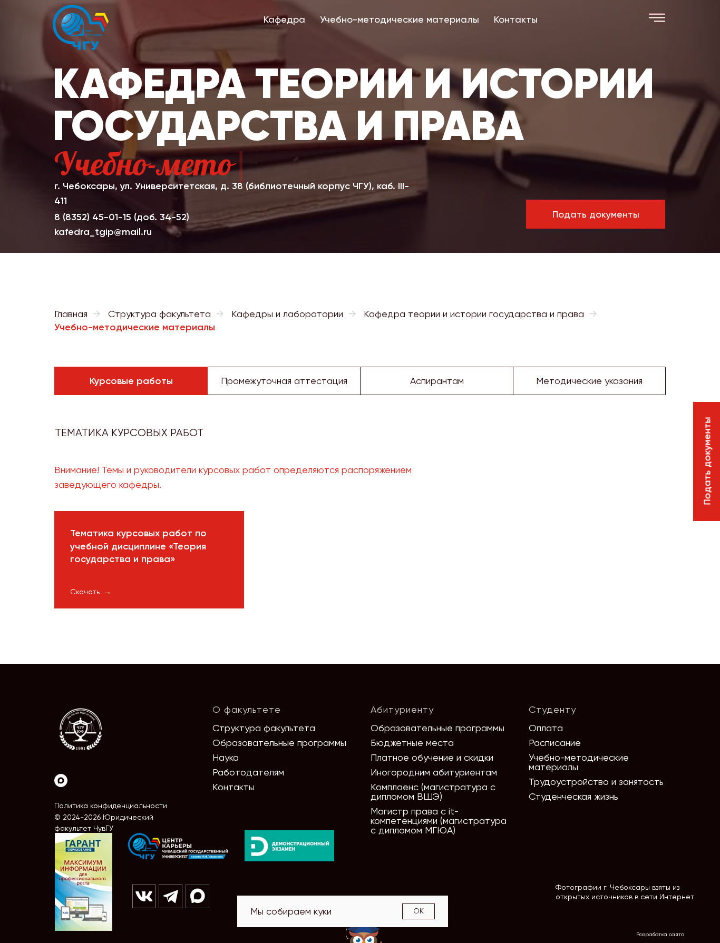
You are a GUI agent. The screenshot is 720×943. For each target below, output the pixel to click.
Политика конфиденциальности (110, 805)
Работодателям (248, 772)
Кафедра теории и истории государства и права (474, 313)
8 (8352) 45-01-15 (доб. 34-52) (121, 217)
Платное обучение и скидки (432, 757)
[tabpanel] (360, 426)
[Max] (60, 780)
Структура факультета (159, 313)
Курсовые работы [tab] (131, 381)
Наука (225, 757)
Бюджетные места (412, 742)
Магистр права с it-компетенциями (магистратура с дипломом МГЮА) (439, 821)
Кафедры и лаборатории (287, 313)
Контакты (233, 786)
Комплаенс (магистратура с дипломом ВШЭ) (433, 791)
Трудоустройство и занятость (596, 781)
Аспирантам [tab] (437, 380)
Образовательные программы (279, 742)
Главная (70, 313)
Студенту (552, 709)
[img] (178, 846)
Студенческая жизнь (573, 796)
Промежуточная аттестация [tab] (284, 380)
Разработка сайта (660, 934)
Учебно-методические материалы (579, 762)
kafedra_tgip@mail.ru (103, 232)
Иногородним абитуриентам (434, 772)
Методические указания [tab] (589, 380)
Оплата (546, 727)
